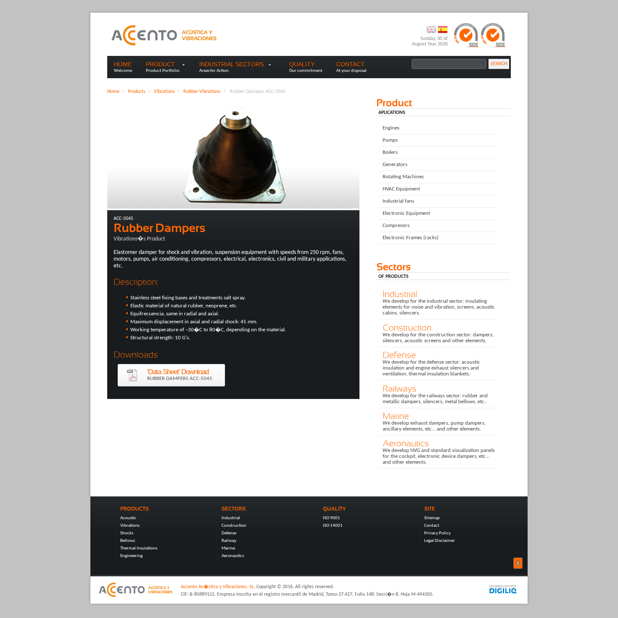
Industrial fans (398, 201)
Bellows (127, 541)
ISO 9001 (331, 518)
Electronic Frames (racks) (410, 237)
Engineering (131, 556)
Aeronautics (233, 556)
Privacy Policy (437, 533)
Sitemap (432, 518)
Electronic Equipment (406, 213)
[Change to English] (432, 33)
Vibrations (164, 91)
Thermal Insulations (138, 548)
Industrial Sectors (237, 64)
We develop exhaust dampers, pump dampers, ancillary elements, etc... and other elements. (432, 426)
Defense (229, 533)
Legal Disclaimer (439, 541)
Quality (301, 64)
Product (160, 64)
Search (499, 63)
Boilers (390, 152)
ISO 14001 (333, 525)
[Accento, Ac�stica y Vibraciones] (164, 35)
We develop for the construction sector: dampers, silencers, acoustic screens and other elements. (436, 337)
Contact (350, 64)
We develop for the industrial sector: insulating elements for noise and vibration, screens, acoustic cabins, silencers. (436, 307)
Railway (229, 541)
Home (123, 64)
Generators (395, 164)
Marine (228, 548)
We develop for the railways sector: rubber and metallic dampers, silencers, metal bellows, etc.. (433, 398)
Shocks (126, 533)
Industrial (231, 518)
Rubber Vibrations (201, 91)
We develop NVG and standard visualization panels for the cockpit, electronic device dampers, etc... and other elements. (436, 456)
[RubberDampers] (233, 227)
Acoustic (128, 518)
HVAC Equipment (401, 189)
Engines (391, 128)
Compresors (396, 225)
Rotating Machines (403, 177)
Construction (234, 525)
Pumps (390, 140)
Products (136, 91)
